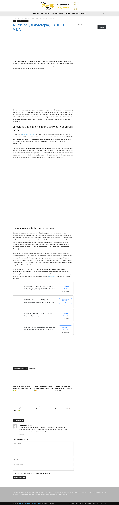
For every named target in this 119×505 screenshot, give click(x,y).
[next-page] (17, 414)
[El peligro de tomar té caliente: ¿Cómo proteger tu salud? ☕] (64, 399)
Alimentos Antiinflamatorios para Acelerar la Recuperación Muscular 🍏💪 (22, 388)
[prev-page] (14, 414)
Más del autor (32, 368)
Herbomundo (23, 425)
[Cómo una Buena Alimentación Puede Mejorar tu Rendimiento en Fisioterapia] (64, 378)
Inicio (14, 18)
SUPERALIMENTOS (57, 13)
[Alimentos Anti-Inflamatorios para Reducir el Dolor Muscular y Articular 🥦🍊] (43, 378)
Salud (68, 13)
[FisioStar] (59, 5)
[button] (104, 14)
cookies (38, 503)
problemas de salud (28, 134)
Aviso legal (21, 503)
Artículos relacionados (20, 368)
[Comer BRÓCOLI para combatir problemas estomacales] (43, 399)
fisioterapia (52, 276)
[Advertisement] (41, 46)
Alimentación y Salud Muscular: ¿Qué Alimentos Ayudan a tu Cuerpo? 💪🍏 (21, 408)
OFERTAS (36, 13)
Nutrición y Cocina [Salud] (28, 18)
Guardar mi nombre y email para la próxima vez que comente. (32, 473)
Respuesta (21, 434)
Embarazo (75, 13)
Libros (83, 13)
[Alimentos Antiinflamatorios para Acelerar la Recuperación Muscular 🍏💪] (22, 378)
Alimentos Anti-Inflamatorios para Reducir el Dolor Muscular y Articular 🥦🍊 (43, 388)
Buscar (80, 24)
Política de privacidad (30, 503)
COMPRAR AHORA (65, 287)
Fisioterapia (45, 13)
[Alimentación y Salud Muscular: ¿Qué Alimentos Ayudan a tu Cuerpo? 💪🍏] (22, 399)
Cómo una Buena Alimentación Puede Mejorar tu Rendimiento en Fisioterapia (63, 388)
